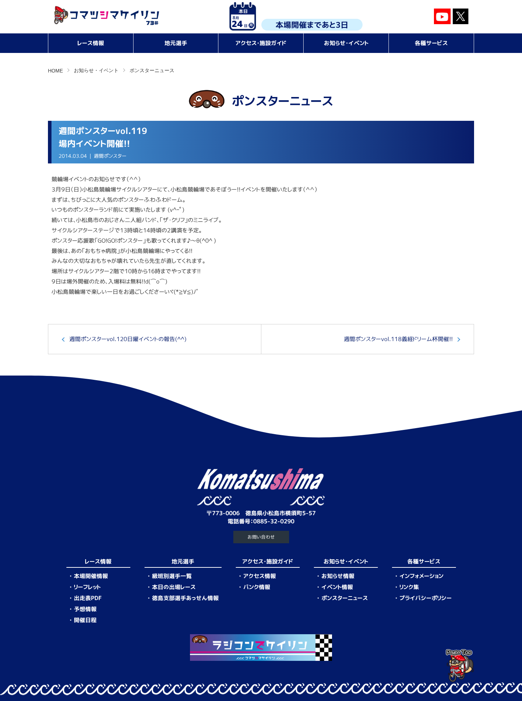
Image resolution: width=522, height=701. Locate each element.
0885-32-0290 (273, 521)
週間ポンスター (110, 156)
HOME (55, 71)
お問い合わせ (261, 537)
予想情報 (85, 609)
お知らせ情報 (337, 576)
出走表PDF (88, 598)
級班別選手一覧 (172, 576)
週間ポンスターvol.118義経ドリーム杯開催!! (398, 339)
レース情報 (90, 43)
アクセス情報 (259, 576)
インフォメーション (421, 576)
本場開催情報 (91, 576)
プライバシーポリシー (425, 598)
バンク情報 (256, 587)
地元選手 (175, 43)
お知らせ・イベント (346, 43)
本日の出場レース (174, 587)
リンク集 (409, 587)
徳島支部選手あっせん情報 (185, 598)
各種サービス (431, 43)
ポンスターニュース (152, 70)
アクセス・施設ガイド (261, 43)
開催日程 (85, 620)
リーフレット (87, 587)
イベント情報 (337, 587)
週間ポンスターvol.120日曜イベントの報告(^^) (127, 339)
